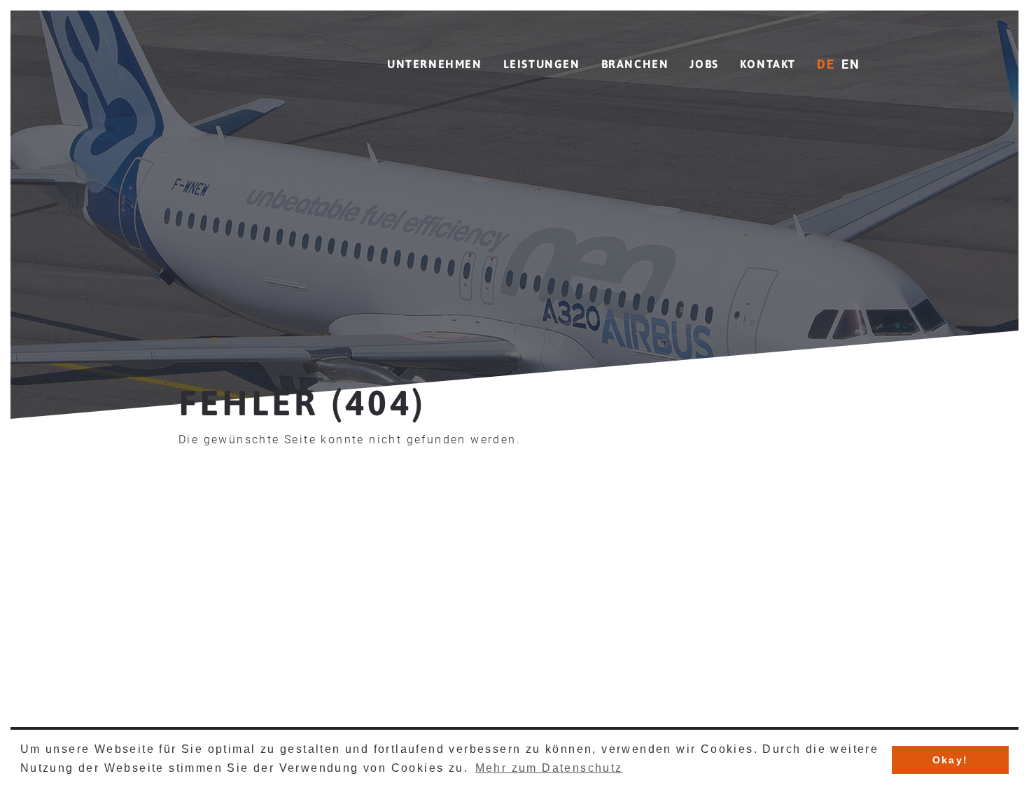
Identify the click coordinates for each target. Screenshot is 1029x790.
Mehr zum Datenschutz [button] (549, 768)
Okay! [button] (950, 759)
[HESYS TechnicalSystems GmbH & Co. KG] (259, 54)
